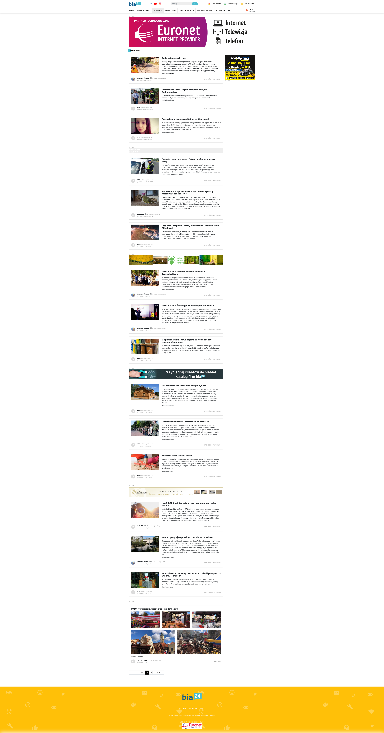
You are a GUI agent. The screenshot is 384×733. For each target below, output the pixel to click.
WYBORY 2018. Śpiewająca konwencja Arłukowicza (188, 305)
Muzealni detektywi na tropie (177, 455)
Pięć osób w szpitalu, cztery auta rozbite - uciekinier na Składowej (190, 227)
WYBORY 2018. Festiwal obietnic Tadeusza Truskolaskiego (183, 272)
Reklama (195, 708)
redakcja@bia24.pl (146, 108)
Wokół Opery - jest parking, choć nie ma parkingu (187, 537)
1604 (158, 672)
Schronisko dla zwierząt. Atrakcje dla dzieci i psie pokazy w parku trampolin (191, 574)
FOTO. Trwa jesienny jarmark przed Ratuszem (154, 608)
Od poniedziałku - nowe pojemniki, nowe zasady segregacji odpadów (187, 341)
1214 (146, 672)
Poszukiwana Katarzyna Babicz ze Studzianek (185, 119)
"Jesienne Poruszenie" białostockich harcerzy (185, 421)
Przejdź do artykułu (212, 79)
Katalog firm (249, 4)
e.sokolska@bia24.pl (155, 660)
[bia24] (135, 4)
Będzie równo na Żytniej (174, 58)
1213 (142, 672)
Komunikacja (233, 4)
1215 (150, 672)
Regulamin (187, 708)
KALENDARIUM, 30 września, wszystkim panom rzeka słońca (189, 504)
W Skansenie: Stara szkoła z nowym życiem (184, 385)
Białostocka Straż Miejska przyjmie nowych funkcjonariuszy (184, 90)
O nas (180, 708)
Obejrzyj (216, 661)
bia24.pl (212, 715)
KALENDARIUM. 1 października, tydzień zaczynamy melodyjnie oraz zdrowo (187, 192)
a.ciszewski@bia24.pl (159, 78)
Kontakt (203, 708)
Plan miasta (217, 4)
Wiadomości (134, 51)
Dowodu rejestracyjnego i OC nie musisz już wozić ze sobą (188, 160)
